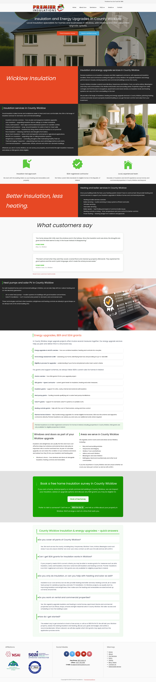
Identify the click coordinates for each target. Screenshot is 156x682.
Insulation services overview (15, 120)
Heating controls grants (42, 408)
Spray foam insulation (13, 134)
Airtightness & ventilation (14, 139)
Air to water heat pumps (14, 295)
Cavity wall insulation (12, 125)
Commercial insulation (13, 143)
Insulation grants (40, 389)
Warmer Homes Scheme (43, 415)
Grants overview (40, 376)
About (111, 654)
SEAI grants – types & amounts (45, 382)
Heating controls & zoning (92, 211)
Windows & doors (42, 457)
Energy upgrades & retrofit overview (46, 350)
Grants (111, 660)
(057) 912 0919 (80, 662)
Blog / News (112, 662)
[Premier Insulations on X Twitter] (72, 654)
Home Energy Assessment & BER (45, 357)
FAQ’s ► (102, 7)
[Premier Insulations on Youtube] (83, 654)
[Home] (48, 7)
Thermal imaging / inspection (15, 141)
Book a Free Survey (78, 499)
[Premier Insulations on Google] (78, 654)
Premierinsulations (89, 679)
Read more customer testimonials (44, 274)
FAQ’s (110, 658)
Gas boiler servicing (90, 207)
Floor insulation (10, 132)
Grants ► (111, 7)
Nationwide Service (115, 667)
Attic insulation (10, 122)
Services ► (93, 7)
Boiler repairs (88, 209)
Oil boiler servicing (89, 204)
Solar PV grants (40, 402)
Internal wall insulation (13, 129)
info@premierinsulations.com (80, 665)
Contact (119, 7)
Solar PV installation (12, 297)
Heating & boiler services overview (95, 200)
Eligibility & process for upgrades (45, 363)
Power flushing (88, 214)
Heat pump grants (41, 395)
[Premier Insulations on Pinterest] (89, 654)
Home (74, 7)
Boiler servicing (88, 202)
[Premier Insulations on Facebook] (66, 654)
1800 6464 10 (82, 660)
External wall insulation (13, 127)
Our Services (113, 656)
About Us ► (83, 7)
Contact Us (112, 664)
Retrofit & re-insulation (13, 136)
